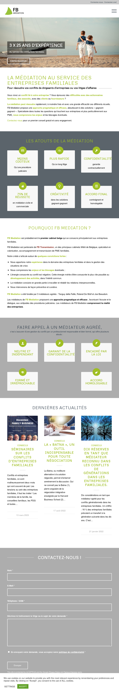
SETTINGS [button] (9, 686)
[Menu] (113, 10)
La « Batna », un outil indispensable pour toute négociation (59, 452)
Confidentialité (98, 158)
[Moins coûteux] (23, 150)
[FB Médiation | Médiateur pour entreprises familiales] (14, 10)
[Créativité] (59, 186)
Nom (10, 570)
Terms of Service (70, 672)
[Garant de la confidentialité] (59, 343)
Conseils (22, 445)
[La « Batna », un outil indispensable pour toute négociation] (59, 426)
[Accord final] (96, 186)
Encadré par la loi (96, 353)
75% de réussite (22, 195)
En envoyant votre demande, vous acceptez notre (48, 652)
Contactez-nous (14, 120)
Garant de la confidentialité (61, 353)
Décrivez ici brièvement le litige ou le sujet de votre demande (37, 615)
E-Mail (11, 585)
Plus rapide (59, 158)
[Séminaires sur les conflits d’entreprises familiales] (22, 428)
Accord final (96, 194)
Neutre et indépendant (23, 353)
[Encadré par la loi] (96, 343)
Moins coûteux (23, 160)
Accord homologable (96, 381)
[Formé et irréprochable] (23, 372)
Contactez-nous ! (18, 61)
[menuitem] (113, 10)
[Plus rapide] (59, 150)
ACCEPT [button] (23, 686)
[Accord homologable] (96, 372)
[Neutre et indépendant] (23, 343)
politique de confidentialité (71, 652)
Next (116, 42)
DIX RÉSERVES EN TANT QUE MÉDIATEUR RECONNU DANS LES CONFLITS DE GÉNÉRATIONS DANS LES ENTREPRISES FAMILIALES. (96, 467)
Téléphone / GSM (16, 600)
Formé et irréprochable (22, 381)
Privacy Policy (54, 672)
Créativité (59, 194)
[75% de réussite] (23, 186)
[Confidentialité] (96, 150)
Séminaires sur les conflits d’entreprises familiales (23, 457)
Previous (2, 42)
